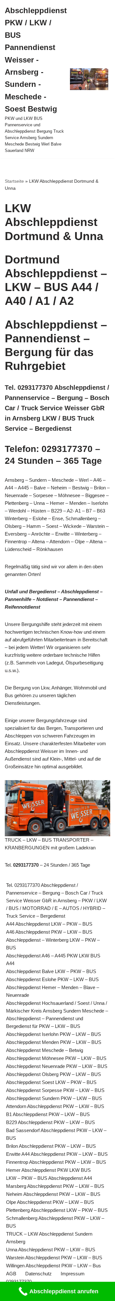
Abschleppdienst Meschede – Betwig (44, 1050)
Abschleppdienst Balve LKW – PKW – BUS (51, 971)
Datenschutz (38, 1273)
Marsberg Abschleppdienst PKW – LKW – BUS (55, 1186)
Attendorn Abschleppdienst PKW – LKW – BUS (55, 1106)
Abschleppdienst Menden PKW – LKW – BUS (53, 1042)
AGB (11, 1273)
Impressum (73, 1273)
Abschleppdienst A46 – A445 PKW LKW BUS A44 (53, 959)
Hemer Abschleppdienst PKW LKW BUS (48, 1170)
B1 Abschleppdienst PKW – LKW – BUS (48, 1114)
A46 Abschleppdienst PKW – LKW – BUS (49, 932)
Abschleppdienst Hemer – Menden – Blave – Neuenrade (52, 991)
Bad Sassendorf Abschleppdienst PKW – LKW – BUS (56, 1134)
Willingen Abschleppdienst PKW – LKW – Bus (53, 1265)
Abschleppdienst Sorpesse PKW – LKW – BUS (55, 1090)
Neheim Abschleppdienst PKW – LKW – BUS (53, 1194)
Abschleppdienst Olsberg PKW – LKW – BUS (53, 1074)
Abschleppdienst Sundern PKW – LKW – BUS (54, 1098)
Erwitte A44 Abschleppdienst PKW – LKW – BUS (57, 1154)
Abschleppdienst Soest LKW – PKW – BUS (51, 1082)
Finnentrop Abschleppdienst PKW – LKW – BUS (56, 1162)
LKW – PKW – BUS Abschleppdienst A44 (49, 1178)
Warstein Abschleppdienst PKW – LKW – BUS (54, 1257)
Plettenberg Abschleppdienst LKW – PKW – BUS (57, 1210)
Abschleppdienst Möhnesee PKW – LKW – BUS (56, 1058)
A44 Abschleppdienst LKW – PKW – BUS (49, 924)
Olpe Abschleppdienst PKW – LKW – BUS (50, 1202)
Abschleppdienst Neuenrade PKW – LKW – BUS (56, 1066)
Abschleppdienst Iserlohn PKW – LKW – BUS (53, 1034)
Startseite (14, 181)
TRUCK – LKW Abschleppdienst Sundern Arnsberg (49, 1237)
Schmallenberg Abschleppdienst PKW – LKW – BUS (55, 1222)
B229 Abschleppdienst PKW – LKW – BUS (50, 1122)
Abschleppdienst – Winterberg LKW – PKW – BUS (53, 943)
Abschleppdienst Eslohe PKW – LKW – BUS (52, 979)
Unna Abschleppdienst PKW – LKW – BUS (50, 1249)
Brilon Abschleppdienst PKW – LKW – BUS (51, 1146)
